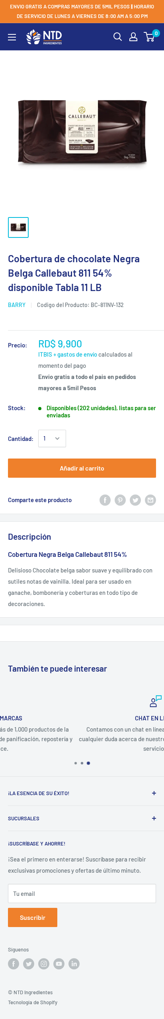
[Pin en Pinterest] (120, 500)
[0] (149, 37)
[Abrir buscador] (117, 36)
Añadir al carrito (82, 468)
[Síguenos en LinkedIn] (74, 963)
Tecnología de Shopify (32, 1002)
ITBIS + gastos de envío (67, 354)
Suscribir (32, 917)
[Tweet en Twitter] (135, 500)
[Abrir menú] (12, 37)
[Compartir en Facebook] (105, 500)
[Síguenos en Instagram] (43, 963)
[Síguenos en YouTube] (58, 963)
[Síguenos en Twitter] (28, 963)
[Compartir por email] (150, 500)
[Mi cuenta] (133, 36)
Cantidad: (20, 438)
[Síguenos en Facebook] (13, 963)
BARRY (16, 304)
